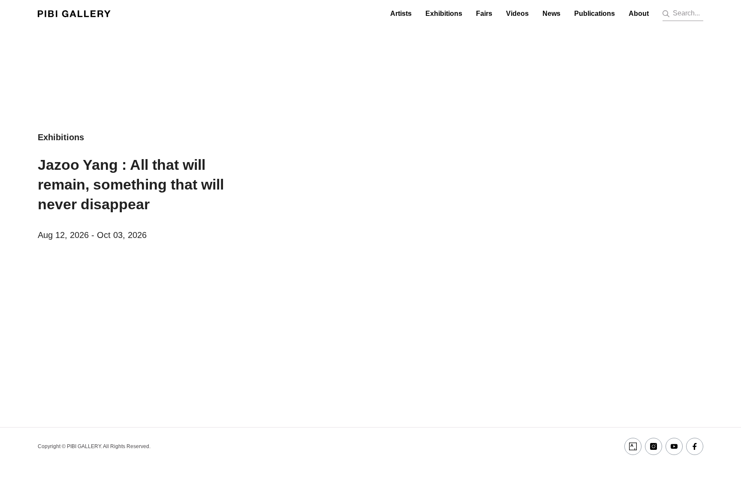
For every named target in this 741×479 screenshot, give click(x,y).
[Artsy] (633, 446)
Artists (401, 13)
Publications (594, 13)
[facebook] (694, 446)
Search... (686, 13)
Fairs (484, 13)
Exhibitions (443, 13)
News (551, 13)
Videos (517, 13)
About (639, 13)
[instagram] (653, 446)
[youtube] (674, 446)
